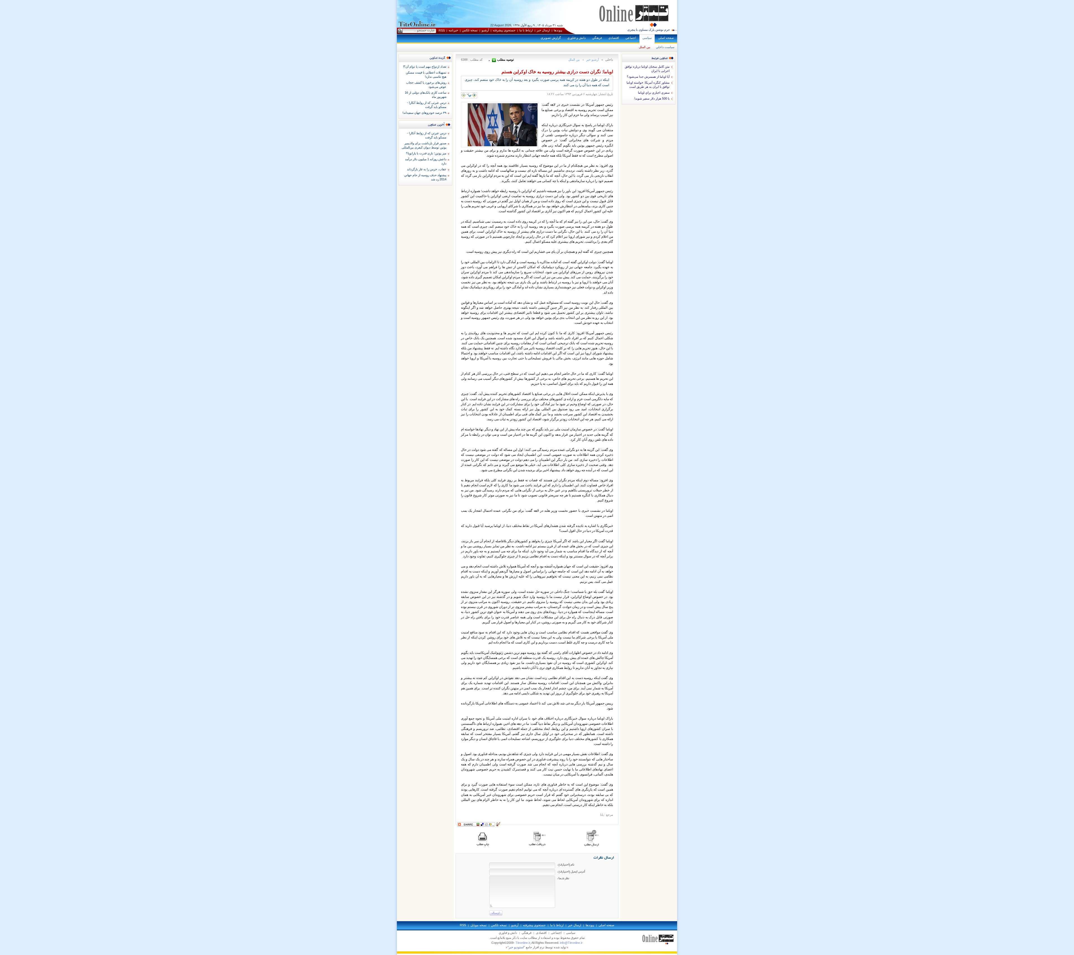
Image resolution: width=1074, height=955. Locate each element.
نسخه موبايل (478, 925)
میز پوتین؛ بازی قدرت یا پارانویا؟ (426, 153)
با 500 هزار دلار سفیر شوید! (652, 98)
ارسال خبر (543, 30)
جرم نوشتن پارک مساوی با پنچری (648, 29)
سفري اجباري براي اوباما (654, 92)
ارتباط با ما (526, 30)
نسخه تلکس (470, 30)
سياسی (647, 37)
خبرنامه (453, 30)
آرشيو (485, 30)
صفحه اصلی (666, 37)
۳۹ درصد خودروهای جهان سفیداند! (424, 112)
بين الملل (644, 47)
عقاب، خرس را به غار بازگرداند (426, 169)
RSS (442, 30)
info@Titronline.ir (571, 942)
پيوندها (558, 30)
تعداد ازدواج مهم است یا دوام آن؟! (424, 66)
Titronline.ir (522, 942)
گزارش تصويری (551, 37)
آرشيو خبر (592, 59)
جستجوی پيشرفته (504, 30)
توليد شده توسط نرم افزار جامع (537, 947)
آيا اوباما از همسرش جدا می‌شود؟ (648, 76)
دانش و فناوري (576, 37)
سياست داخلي (665, 47)
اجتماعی (630, 37)
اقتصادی (613, 37)
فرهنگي (597, 37)
